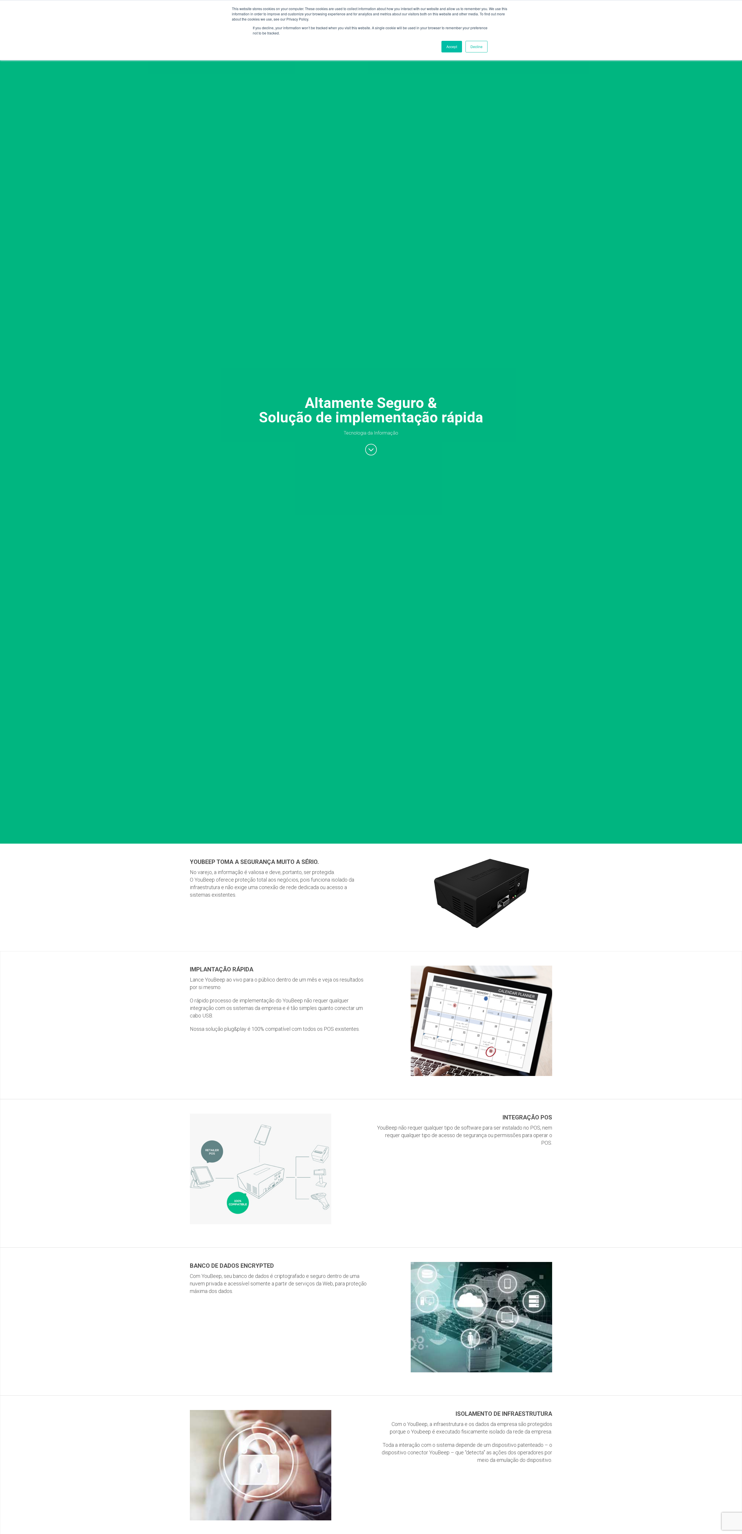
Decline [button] (476, 46)
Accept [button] (451, 46)
